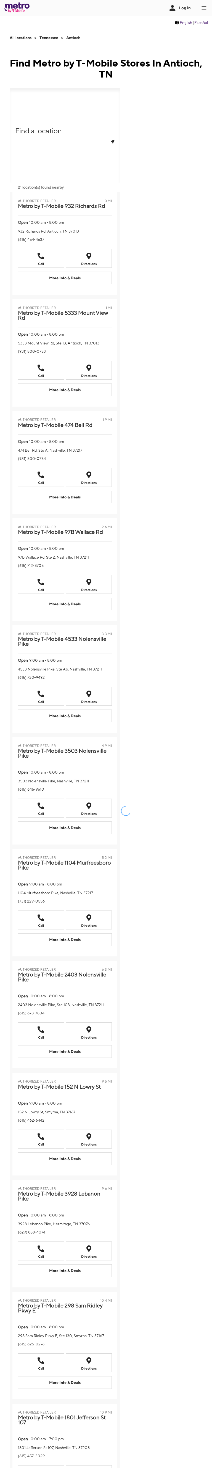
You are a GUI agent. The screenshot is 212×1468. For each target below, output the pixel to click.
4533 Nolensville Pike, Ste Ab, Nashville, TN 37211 (60, 669)
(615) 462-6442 (31, 1120)
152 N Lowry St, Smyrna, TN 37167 (46, 1112)
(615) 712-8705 (31, 565)
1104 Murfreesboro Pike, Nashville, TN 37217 (55, 893)
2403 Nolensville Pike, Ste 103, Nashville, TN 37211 (61, 1005)
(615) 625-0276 (31, 1344)
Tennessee (48, 37)
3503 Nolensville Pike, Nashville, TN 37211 (53, 781)
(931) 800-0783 (32, 351)
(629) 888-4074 (31, 1232)
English (186, 22)
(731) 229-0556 (31, 901)
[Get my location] (112, 141)
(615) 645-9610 (31, 789)
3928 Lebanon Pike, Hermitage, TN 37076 (54, 1224)
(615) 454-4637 (31, 239)
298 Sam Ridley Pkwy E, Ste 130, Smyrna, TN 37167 (61, 1336)
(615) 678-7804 (31, 1013)
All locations (20, 37)
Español (201, 22)
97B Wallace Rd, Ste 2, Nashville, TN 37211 (53, 557)
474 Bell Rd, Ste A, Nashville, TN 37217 (50, 450)
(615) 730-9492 (31, 677)
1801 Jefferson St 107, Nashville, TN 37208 (54, 1447)
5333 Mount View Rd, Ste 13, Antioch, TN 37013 (58, 343)
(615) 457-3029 (31, 1456)
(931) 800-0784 (32, 458)
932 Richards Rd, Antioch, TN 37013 (48, 231)
